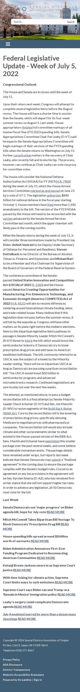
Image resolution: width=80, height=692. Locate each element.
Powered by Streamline (17, 679)
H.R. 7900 (63, 181)
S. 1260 (37, 285)
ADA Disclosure (12, 664)
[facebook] (27, 32)
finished (27, 127)
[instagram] (19, 32)
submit (56, 459)
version (8, 218)
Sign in (38, 679)
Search (71, 21)
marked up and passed (45, 190)
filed (50, 204)
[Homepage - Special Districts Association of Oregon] (40, 10)
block (29, 340)
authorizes (54, 195)
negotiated (52, 441)
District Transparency (16, 669)
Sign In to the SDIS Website (54, 31)
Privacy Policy (11, 659)
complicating (22, 155)
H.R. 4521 (18, 303)
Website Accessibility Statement (23, 674)
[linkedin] (12, 32)
